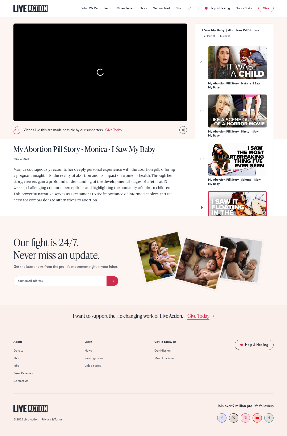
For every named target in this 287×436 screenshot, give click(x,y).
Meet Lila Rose (164, 358)
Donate (18, 350)
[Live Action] (30, 8)
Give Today (198, 315)
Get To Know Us (165, 342)
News (143, 8)
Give (266, 8)
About (17, 342)
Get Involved (161, 8)
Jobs (16, 366)
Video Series (125, 8)
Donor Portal (244, 8)
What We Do (90, 8)
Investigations (93, 358)
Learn (107, 8)
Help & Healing (219, 8)
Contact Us (20, 381)
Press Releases (23, 373)
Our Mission (162, 350)
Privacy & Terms (52, 419)
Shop (179, 8)
